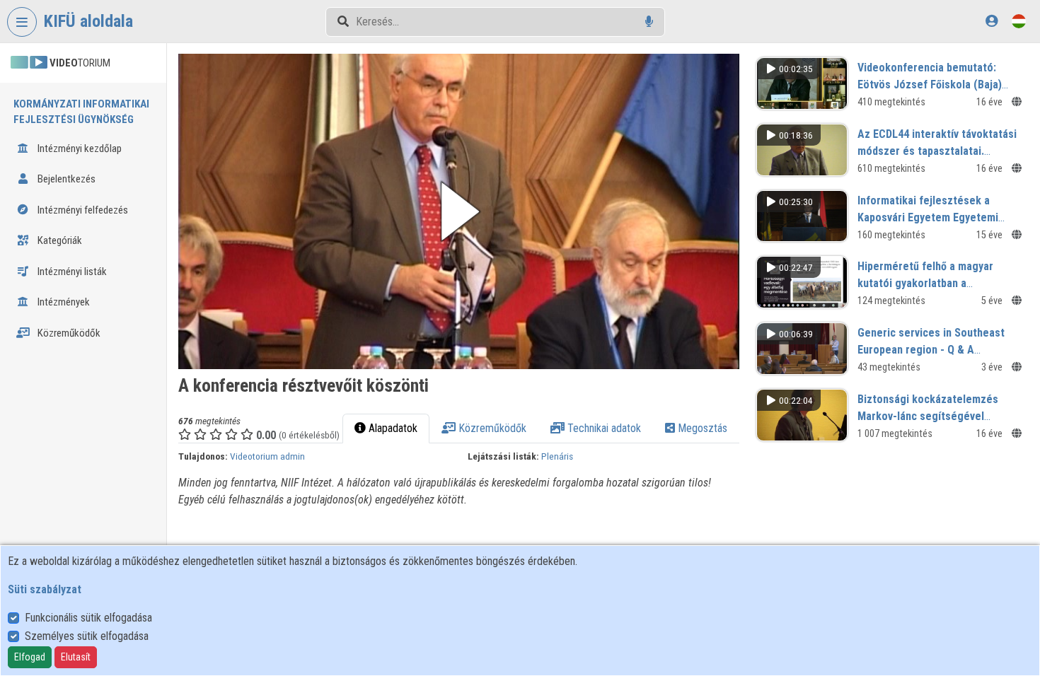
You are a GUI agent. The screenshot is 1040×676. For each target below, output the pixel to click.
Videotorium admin (267, 456)
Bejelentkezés (65, 179)
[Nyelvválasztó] (1019, 20)
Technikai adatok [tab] (603, 428)
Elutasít (76, 657)
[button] (458, 211)
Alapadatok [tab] (391, 428)
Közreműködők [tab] (491, 428)
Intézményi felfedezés (81, 210)
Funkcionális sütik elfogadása (88, 617)
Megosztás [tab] (701, 428)
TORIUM (80, 63)
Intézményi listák (71, 271)
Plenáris (557, 456)
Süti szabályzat (44, 589)
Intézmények (62, 302)
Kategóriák (58, 240)
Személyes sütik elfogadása (87, 636)
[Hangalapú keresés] (649, 21)
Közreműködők (67, 333)
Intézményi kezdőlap (78, 148)
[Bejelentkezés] (992, 20)
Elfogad (29, 657)
